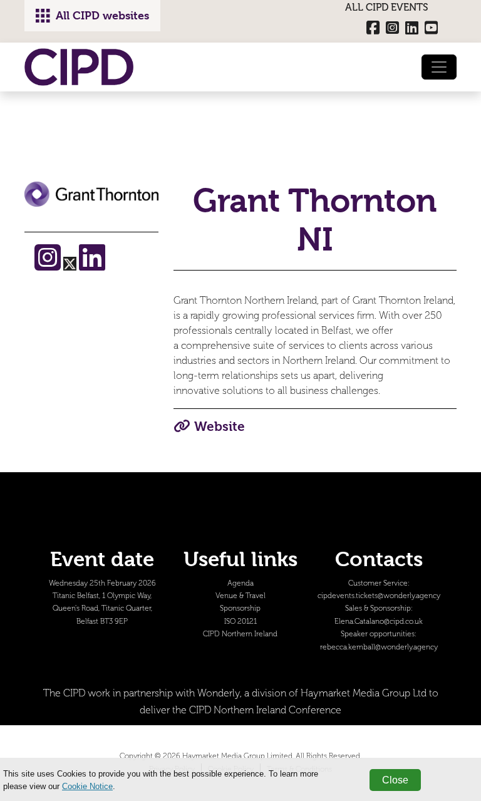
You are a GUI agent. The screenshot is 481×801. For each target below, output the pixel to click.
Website (219, 426)
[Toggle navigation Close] (439, 67)
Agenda (240, 583)
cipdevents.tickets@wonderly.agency (379, 596)
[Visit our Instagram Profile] (48, 265)
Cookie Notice (87, 786)
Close (395, 780)
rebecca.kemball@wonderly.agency (379, 647)
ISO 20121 (240, 622)
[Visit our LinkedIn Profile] (92, 265)
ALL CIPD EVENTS (386, 7)
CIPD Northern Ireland (240, 634)
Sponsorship (240, 608)
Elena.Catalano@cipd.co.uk (378, 622)
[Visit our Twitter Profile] (71, 265)
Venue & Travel (240, 596)
